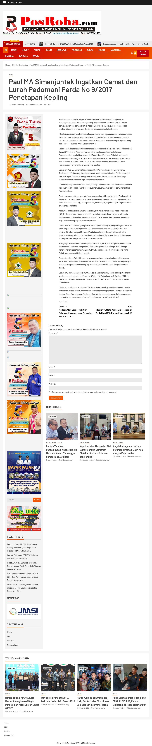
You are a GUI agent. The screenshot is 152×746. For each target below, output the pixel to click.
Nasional (9, 56)
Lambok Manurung (17, 105)
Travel (36, 56)
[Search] (132, 53)
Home (9, 632)
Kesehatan (61, 50)
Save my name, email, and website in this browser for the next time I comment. (84, 392)
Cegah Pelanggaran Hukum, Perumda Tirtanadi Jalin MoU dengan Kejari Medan (128, 450)
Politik (37, 50)
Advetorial (116, 50)
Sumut (25, 50)
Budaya (90, 50)
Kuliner (101, 50)
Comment (53, 333)
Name (52, 367)
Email (52, 375)
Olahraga (23, 56)
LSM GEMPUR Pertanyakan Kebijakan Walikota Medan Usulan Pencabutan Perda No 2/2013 (22, 588)
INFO (9, 636)
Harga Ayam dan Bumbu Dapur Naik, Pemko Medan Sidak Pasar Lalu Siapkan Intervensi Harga (24, 566)
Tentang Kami (12, 645)
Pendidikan (77, 50)
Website (52, 384)
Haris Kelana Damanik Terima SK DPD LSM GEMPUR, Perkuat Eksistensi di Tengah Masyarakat (22, 577)
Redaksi (10, 641)
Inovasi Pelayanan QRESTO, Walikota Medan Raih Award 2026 (43, 44)
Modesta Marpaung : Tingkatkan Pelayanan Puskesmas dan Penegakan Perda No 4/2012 (76, 312)
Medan (14, 50)
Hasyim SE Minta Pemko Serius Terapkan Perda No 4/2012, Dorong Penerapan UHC (114, 310)
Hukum (49, 50)
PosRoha (71, 743)
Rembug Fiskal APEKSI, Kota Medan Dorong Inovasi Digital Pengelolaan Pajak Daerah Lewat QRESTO (22, 547)
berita (65, 302)
